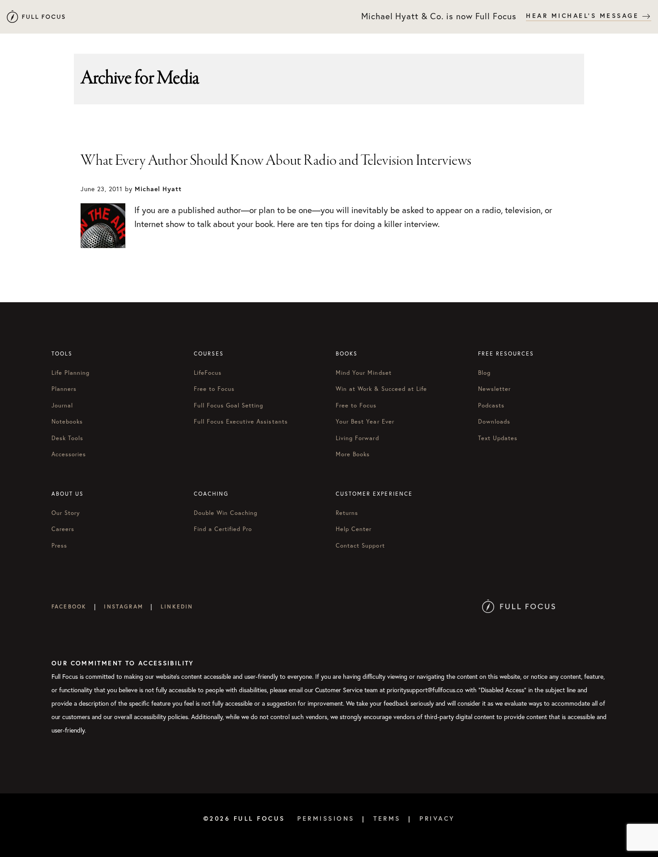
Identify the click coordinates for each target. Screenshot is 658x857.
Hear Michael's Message (584, 16)
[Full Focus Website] (518, 606)
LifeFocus (208, 373)
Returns (347, 513)
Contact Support (360, 545)
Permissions (326, 818)
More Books (353, 454)
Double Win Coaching (226, 513)
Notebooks (67, 421)
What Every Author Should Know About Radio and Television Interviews (276, 161)
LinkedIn (177, 606)
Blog (484, 373)
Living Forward (357, 438)
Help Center (354, 529)
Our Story (65, 513)
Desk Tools (67, 438)
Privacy (437, 818)
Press (59, 545)
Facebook (68, 606)
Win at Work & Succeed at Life (381, 389)
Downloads (494, 421)
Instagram (123, 606)
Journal (62, 405)
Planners (64, 389)
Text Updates (497, 438)
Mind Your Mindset (364, 373)
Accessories (68, 454)
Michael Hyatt (36, 16)
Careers (62, 529)
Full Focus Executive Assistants (241, 421)
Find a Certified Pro (223, 529)
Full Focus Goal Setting (229, 405)
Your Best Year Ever (365, 421)
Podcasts (491, 405)
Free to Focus (214, 389)
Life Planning (70, 373)
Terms (387, 818)
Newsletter (494, 389)
